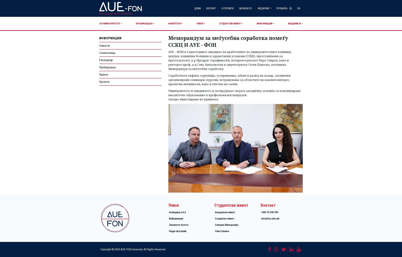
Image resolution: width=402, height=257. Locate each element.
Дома (197, 8)
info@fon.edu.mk (270, 218)
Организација (144, 23)
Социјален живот (224, 218)
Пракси (103, 74)
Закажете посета (178, 224)
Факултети (174, 23)
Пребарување (107, 67)
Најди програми (177, 231)
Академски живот (225, 212)
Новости (104, 45)
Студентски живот (230, 23)
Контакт (211, 8)
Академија (294, 23)
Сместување (222, 231)
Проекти (104, 81)
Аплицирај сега (177, 212)
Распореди (106, 60)
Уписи (199, 23)
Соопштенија (107, 53)
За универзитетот (109, 23)
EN (298, 8)
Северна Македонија (226, 224)
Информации (264, 23)
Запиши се (245, 8)
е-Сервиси (227, 8)
